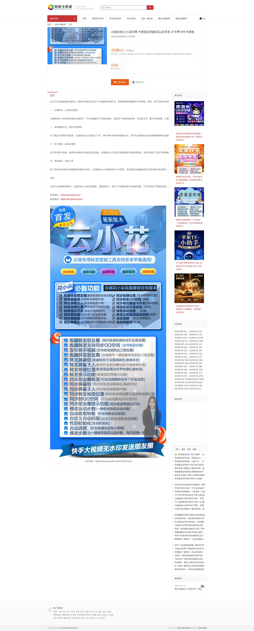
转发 (188, 406)
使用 (188, 433)
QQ (203, 18)
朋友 (177, 414)
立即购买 (121, 82)
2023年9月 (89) (195, 382)
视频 (194, 422)
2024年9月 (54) (195, 363)
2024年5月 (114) (196, 370)
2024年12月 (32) (181, 360)
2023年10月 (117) (181, 382)
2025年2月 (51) (180, 357)
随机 (195, 449)
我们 (199, 422)
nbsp (194, 433)
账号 (198, 429)
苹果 (177, 410)
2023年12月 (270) (182, 379)
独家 (187, 426)
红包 (194, 410)
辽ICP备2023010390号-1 (69, 628)
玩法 (183, 433)
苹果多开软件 (98, 18)
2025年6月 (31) (180, 350)
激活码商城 (203, 628)
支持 (192, 429)
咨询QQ (139, 82)
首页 (85, 18)
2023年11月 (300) (196, 379)
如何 (177, 433)
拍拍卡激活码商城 (184, 628)
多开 (200, 406)
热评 (189, 449)
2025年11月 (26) (196, 341)
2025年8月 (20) (180, 347)
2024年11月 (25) (196, 360)
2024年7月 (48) (195, 366)
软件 (183, 410)
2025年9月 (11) (195, 344)
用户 (194, 406)
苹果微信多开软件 (182, 422)
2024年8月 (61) (180, 366)
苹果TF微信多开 (182, 429)
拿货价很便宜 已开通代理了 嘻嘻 (187, 589)
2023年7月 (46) (195, 385)
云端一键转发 (147, 18)
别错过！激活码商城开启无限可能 (189, 555)
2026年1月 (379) (196, 338)
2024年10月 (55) (181, 363)
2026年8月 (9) (180, 331)
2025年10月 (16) (181, 344)
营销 (177, 426)
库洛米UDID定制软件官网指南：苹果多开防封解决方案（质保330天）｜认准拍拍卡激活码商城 (189, 137)
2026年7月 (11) (195, 331)
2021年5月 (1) (195, 389)
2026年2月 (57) (180, 338)
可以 (200, 410)
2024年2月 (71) (180, 376)
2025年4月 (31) (180, 354)
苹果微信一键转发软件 (184, 418)
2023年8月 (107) (181, 385)
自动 (188, 414)
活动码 (178, 437)
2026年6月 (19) (180, 335)
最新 (183, 449)
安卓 (183, 414)
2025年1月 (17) (195, 357)
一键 (183, 406)
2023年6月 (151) (181, 389)
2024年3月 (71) (195, 373)
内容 (193, 426)
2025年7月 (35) (195, 347)
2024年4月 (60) (180, 373)
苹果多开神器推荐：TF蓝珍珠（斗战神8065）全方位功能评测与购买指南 (189, 223)
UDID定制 (131, 18)
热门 (178, 449)
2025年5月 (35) (195, 350)
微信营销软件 (181, 18)
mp (182, 426)
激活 (197, 418)
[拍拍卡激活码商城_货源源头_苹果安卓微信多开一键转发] (60, 10)
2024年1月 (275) (196, 376)
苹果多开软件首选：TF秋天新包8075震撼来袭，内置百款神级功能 (189, 180)
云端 (188, 410)
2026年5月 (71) (195, 335)
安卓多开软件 (115, 18)
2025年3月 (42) (195, 354)
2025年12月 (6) (180, 341)
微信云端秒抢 (164, 18)
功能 (177, 406)
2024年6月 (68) (180, 370)
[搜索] (150, 7)
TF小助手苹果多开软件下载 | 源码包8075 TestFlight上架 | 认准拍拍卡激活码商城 (189, 266)
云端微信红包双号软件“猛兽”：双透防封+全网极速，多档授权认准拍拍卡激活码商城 (188, 309)
